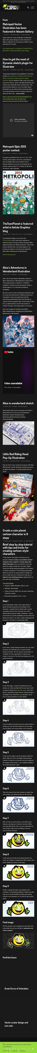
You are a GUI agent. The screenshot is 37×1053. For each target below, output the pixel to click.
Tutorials (21, 541)
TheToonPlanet (7, 240)
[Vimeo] (7, 1051)
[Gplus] (21, 1048)
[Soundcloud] (27, 1048)
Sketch (15, 406)
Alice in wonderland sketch (18, 403)
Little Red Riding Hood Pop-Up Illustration (15, 455)
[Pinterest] (18, 1048)
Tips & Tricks (20, 69)
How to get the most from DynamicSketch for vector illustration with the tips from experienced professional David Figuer (17, 99)
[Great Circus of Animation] (18, 972)
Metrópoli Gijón (24, 157)
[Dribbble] (9, 1048)
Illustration (13, 34)
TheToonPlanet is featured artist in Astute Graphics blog (18, 227)
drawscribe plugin (21, 690)
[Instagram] (32, 1048)
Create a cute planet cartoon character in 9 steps (15, 534)
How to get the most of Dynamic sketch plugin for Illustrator (18, 62)
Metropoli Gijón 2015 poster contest (14, 148)
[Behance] (12, 1048)
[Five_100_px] (29, 1048)
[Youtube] (24, 1048)
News (18, 34)
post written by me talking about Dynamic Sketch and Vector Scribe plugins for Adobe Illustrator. (17, 78)
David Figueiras (26, 34)
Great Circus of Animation (16, 988)
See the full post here (9, 254)
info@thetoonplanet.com (25, 1)
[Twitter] (7, 1048)
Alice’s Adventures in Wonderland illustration (16, 269)
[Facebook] (15, 1048)
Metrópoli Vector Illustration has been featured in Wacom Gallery (18, 27)
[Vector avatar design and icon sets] (18, 1006)
